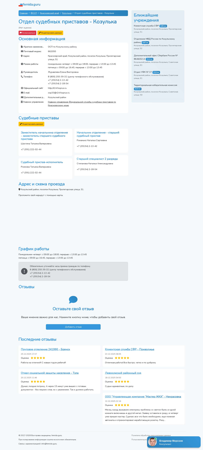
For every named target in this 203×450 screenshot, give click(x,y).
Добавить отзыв (73, 326)
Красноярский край (49, 13)
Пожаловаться (28, 33)
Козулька (66, 13)
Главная (24, 13)
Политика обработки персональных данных (151, 435)
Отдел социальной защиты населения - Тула (50, 373)
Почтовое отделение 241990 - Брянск (45, 349)
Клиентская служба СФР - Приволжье (129, 349)
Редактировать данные (51, 33)
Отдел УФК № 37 (143, 72)
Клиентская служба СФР (146, 25)
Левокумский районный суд (123, 373)
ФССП (34, 13)
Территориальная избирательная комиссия (155, 85)
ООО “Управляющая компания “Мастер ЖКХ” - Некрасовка (143, 396)
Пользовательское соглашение (146, 439)
